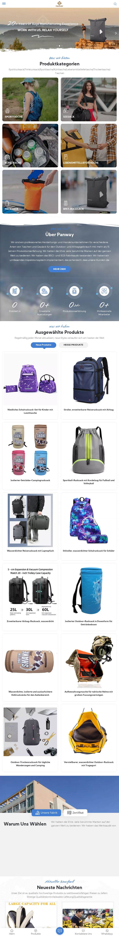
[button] (57, 46)
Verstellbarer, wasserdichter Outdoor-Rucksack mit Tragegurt (89, 764)
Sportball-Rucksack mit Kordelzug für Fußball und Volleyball (89, 482)
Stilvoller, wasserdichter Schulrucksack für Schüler (89, 551)
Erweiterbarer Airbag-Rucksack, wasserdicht (30, 621)
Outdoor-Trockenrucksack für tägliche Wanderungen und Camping (30, 764)
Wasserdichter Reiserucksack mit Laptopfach (30, 551)
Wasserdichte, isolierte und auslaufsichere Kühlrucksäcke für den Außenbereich (30, 693)
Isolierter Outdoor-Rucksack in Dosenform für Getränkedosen (88, 623)
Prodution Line (24, 865)
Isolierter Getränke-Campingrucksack (30, 480)
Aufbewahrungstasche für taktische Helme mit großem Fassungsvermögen (89, 693)
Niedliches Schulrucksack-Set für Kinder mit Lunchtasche (30, 411)
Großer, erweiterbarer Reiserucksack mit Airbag (89, 410)
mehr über (59, 269)
